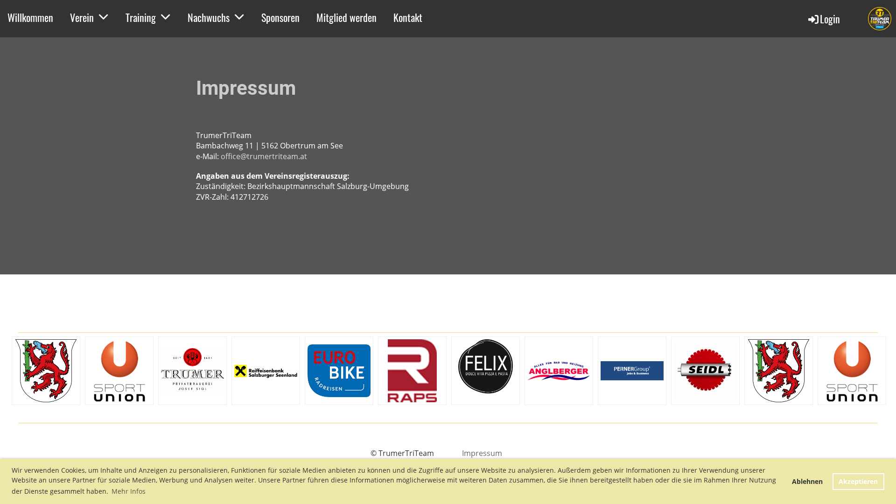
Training (141, 17)
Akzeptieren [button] (858, 481)
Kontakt (407, 17)
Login (830, 18)
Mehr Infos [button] (129, 491)
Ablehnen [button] (807, 481)
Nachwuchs (209, 17)
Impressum (482, 453)
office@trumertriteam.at (264, 156)
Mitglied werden (346, 17)
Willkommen (30, 17)
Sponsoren (280, 17)
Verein (82, 17)
